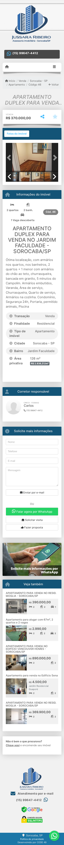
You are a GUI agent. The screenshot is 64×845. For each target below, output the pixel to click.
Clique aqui (13, 745)
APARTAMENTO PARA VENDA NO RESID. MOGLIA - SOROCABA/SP (31, 594)
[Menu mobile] (7, 67)
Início (11, 80)
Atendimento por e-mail (35, 793)
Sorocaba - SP (38, 80)
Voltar (55, 84)
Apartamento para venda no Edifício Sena (32, 675)
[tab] (16, 133)
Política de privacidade (32, 839)
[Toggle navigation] (54, 67)
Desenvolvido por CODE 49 (32, 842)
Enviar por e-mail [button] (33, 492)
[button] (10, 157)
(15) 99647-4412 (25, 53)
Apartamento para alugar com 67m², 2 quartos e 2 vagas (29, 621)
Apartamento (17, 84)
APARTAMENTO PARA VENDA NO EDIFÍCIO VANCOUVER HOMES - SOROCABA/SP (27, 649)
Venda (22, 80)
